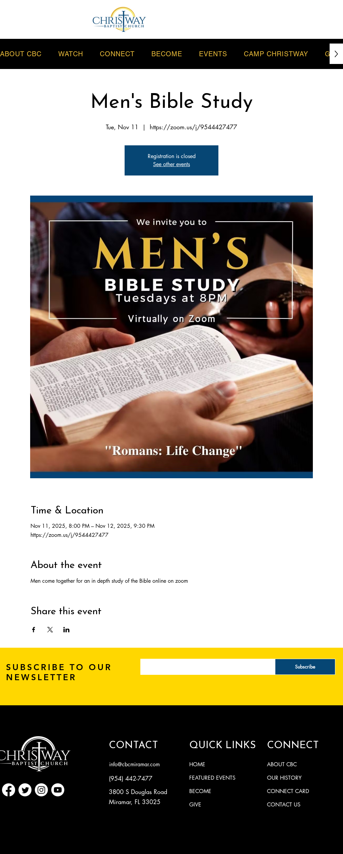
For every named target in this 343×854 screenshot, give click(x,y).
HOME (197, 764)
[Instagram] (41, 789)
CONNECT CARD (288, 791)
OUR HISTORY (284, 777)
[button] (213, 54)
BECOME (200, 791)
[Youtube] (57, 789)
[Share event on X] (50, 629)
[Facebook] (8, 789)
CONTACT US (283, 804)
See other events (171, 164)
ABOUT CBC (282, 764)
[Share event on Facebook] (33, 629)
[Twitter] (24, 789)
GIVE (195, 804)
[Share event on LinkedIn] (66, 629)
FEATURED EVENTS (212, 777)
